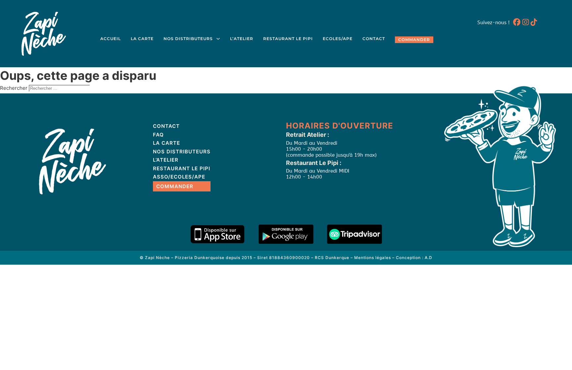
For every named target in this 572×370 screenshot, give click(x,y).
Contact (373, 38)
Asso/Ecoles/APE (179, 177)
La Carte (142, 38)
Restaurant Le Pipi (288, 38)
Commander (414, 39)
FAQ (158, 135)
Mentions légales (372, 257)
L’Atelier (241, 38)
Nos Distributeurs (188, 38)
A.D (428, 257)
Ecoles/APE (338, 38)
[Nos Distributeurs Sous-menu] (218, 39)
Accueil (110, 38)
